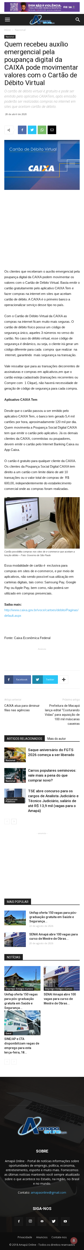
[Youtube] (65, 1221)
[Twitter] (53, 1221)
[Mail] (42, 1221)
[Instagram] (30, 1221)
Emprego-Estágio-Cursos (19, 988)
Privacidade (25, 1237)
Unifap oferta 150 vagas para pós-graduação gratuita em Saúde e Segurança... (53, 917)
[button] (78, 20)
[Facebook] (18, 1221)
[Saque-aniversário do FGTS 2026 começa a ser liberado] (15, 754)
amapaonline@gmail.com (48, 1192)
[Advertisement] (42, 222)
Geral (8, 1033)
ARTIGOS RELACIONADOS (24, 738)
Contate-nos (59, 1237)
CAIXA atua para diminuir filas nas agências (22, 708)
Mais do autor (56, 738)
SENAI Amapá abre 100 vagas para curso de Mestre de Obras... (60, 999)
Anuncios (41, 1237)
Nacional (20, 30)
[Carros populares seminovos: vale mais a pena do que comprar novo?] (15, 775)
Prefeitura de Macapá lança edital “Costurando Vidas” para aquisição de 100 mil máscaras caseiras (62, 715)
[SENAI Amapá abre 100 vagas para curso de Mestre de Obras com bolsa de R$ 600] (15, 939)
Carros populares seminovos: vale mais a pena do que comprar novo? (52, 775)
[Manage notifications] (73, 1240)
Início (7, 30)
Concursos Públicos (11, 800)
